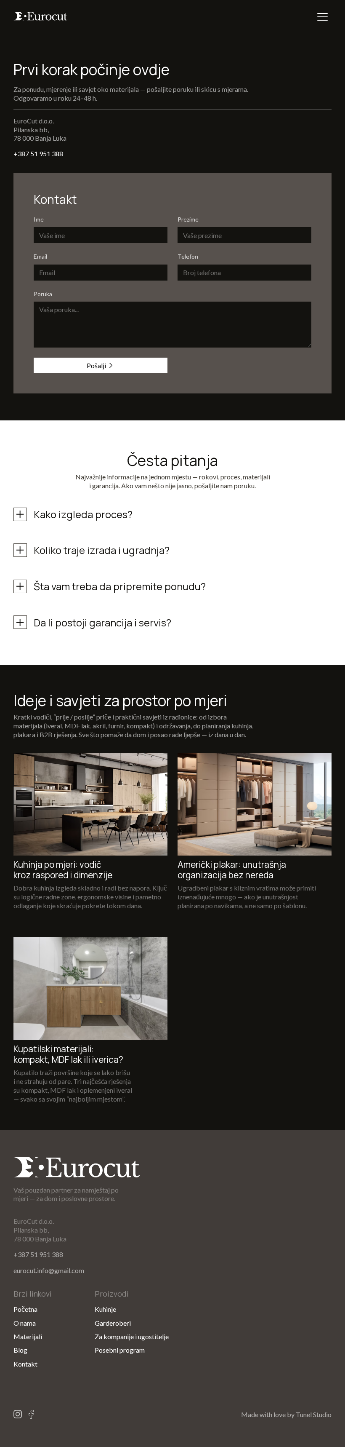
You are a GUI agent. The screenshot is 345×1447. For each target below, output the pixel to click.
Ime (39, 219)
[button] (322, 17)
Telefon (188, 256)
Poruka (43, 294)
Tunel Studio (314, 1414)
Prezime (188, 219)
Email (40, 256)
